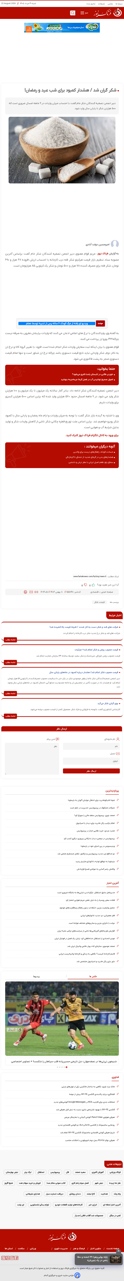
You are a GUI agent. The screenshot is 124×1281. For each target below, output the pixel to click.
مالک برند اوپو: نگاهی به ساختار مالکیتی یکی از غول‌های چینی (88, 1086)
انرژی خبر (93, 1204)
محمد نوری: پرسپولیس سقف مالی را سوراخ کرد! (94, 815)
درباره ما (119, 3)
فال (67, 1172)
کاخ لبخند (91, 1194)
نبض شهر (99, 1183)
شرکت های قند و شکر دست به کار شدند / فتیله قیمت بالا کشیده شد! (84, 627)
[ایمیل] (31, 592)
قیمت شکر (99, 602)
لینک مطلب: (113, 576)
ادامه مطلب (10, 640)
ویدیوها (36, 976)
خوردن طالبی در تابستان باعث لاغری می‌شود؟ (92, 374)
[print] (25, 592)
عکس (110, 3)
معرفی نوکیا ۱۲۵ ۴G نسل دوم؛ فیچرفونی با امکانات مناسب (90, 1140)
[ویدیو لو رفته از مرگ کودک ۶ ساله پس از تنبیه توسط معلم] (100, 323)
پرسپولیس (55, 1172)
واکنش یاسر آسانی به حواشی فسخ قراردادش (96, 869)
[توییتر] (3, 1259)
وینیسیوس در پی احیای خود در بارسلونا (98, 846)
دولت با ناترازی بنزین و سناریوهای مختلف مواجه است (92, 923)
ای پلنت (20, 1204)
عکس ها (93, 976)
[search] (72, 13)
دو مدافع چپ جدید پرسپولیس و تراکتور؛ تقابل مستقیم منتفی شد (86, 853)
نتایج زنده (91, 3)
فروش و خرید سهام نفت (30, 1183)
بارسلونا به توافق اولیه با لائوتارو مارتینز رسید (95, 861)
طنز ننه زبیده (115, 1183)
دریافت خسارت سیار (54, 1194)
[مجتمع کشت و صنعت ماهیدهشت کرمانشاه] (62, 28)
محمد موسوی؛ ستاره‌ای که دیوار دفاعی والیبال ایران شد (91, 946)
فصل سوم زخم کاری (80, 1183)
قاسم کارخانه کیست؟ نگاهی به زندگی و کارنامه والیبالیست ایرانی (87, 954)
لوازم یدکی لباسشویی (39, 1204)
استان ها (9, 1248)
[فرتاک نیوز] (107, 17)
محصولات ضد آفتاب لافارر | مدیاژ (89, 1215)
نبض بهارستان (12, 1172)
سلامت (21, 1248)
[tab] (90, 976)
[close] (118, 1251)
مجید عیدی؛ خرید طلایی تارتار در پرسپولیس (96, 830)
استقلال (40, 1172)
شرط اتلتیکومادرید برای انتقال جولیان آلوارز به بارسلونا (91, 800)
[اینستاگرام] (12, 1259)
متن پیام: (50, 739)
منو (86, 12)
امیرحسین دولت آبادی (97, 244)
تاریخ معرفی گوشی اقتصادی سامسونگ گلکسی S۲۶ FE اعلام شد (87, 1132)
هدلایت (104, 1194)
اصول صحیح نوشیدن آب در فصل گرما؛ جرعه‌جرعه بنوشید (87, 379)
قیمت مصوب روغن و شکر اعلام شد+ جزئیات (96, 649)
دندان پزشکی (75, 1194)
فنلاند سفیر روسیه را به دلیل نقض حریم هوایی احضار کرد (90, 900)
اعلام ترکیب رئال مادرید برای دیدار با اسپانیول (95, 823)
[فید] (8, 1259)
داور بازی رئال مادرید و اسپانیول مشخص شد (96, 961)
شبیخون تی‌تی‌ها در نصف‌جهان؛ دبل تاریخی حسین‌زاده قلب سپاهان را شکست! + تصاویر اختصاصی (64, 1061)
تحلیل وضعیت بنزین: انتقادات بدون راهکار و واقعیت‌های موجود (87, 907)
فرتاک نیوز (103, 253)
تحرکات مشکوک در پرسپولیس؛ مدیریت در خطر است (92, 807)
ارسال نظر (91, 771)
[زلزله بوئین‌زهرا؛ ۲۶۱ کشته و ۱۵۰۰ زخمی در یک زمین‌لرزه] (115, 1259)
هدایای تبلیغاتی (33, 1194)
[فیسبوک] (16, 1259)
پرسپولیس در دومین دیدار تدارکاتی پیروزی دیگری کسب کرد (89, 838)
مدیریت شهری (61, 1248)
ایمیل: (112, 753)
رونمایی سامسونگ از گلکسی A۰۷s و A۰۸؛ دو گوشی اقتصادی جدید (86, 1125)
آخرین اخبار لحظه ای (112, 1204)
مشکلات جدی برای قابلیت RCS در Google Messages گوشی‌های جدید (84, 1102)
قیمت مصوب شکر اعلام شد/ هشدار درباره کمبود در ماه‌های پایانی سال (83, 672)
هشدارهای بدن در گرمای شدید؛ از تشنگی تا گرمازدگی (89, 457)
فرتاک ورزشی (115, 1172)
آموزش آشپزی (97, 1172)
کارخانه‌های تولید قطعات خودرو (69, 1204)
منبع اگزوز (8, 1183)
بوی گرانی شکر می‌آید (108, 703)
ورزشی (33, 1248)
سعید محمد (80, 1172)
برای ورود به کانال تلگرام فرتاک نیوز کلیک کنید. (92, 435)
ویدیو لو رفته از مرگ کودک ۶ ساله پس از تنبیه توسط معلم (57, 323)
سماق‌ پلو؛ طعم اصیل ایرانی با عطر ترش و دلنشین (90, 462)
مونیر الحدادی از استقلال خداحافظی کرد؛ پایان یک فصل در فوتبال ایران (85, 938)
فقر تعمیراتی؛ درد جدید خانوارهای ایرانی (98, 915)
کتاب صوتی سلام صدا (56, 1183)
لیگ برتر (27, 1172)
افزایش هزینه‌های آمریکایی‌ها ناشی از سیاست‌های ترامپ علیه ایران (86, 931)
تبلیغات (101, 3)
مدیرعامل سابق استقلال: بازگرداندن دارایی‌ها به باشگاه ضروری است (86, 892)
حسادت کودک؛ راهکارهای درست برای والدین (93, 452)
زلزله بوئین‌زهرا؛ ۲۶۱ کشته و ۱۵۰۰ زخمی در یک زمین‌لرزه (92, 1259)
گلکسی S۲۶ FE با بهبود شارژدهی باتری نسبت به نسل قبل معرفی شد (85, 1109)
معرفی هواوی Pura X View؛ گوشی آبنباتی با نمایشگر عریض (89, 1117)
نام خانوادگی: (109, 739)
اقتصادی (94, 592)
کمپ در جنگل (115, 1215)
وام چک (117, 1194)
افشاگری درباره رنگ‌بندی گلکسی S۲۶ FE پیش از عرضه (92, 1094)
